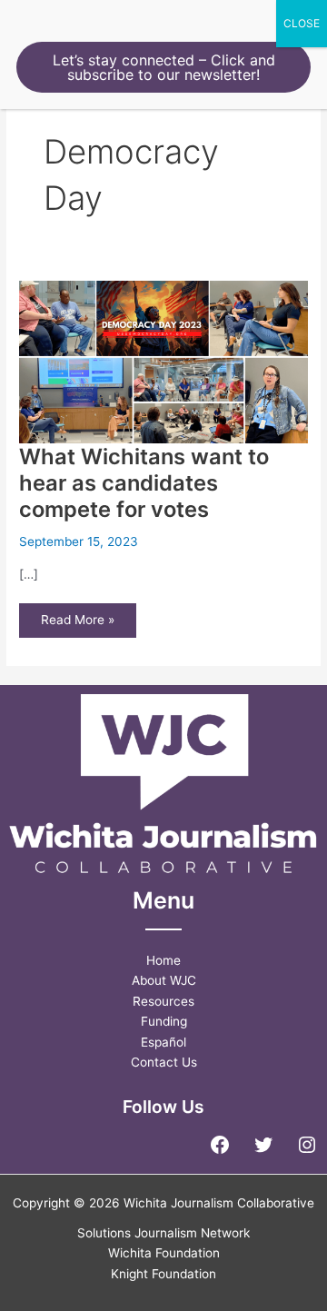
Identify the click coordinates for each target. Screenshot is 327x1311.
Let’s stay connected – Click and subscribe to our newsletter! (164, 67)
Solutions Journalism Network (163, 1233)
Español (163, 1042)
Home (163, 960)
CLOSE (301, 23)
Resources (163, 1001)
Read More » (77, 624)
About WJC (164, 980)
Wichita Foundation (164, 1253)
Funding (164, 1021)
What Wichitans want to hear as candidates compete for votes (144, 482)
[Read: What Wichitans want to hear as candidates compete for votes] (163, 360)
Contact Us (164, 1062)
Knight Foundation (163, 1273)
